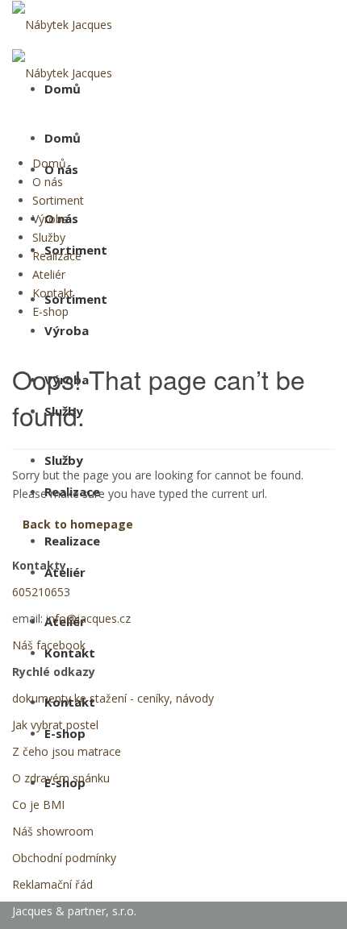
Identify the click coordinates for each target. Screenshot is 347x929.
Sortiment (75, 299)
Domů (62, 138)
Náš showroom (53, 831)
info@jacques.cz (88, 618)
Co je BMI (38, 804)
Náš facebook (49, 645)
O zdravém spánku (61, 778)
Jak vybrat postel (55, 724)
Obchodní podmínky (64, 857)
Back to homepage (78, 524)
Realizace (72, 541)
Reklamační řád (52, 884)
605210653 (41, 591)
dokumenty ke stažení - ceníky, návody (113, 698)
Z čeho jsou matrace (66, 751)
